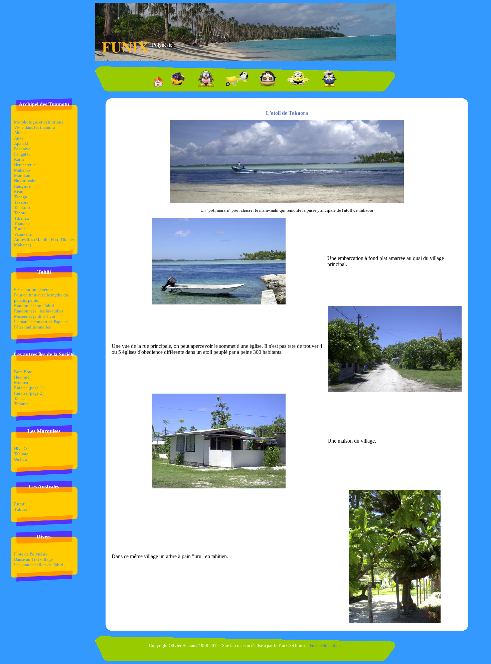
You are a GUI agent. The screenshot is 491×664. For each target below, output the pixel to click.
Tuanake (22, 223)
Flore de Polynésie (30, 554)
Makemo (22, 170)
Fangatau (22, 154)
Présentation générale (33, 289)
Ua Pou (20, 459)
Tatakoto (22, 207)
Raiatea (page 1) (28, 387)
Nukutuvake (25, 180)
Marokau (22, 175)
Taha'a (19, 398)
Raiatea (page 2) (28, 393)
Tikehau (21, 218)
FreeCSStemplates (326, 645)
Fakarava (22, 148)
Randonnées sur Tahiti (34, 305)
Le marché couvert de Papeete (41, 321)
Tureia (20, 228)
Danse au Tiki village (33, 559)
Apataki (21, 143)
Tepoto (20, 212)
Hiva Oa (21, 448)
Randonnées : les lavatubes (38, 310)
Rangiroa (22, 186)
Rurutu (20, 503)
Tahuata (21, 453)
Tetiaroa (21, 403)
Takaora (21, 202)
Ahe (17, 132)
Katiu (19, 159)
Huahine (21, 377)
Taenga (20, 196)
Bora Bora (23, 371)
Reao (18, 191)
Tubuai (20, 509)
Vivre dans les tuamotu (34, 127)
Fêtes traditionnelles (32, 326)
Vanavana (23, 234)
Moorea (21, 382)
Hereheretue (25, 164)
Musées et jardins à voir (35, 316)
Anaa (18, 138)
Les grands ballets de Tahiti (38, 564)
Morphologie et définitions (38, 122)
